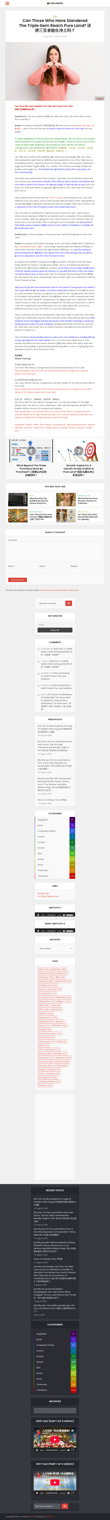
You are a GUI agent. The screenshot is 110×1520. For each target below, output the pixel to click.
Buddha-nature (48, 985)
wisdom (46, 1085)
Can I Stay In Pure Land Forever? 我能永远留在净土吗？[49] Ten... (41, 517)
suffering (61, 1065)
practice (28, 427)
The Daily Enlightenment (48, 896)
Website (74, 566)
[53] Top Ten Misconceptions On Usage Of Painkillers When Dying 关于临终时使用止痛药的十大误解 (55, 729)
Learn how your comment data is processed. (59, 590)
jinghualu (46, 1021)
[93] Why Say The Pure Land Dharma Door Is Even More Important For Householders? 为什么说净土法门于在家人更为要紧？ (54, 1232)
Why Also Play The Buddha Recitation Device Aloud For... (39, 501)
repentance (40, 427)
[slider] (70, 914)
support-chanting (50, 1069)
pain (62, 1041)
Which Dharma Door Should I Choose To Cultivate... (88, 501)
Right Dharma (53, 427)
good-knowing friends (77, 424)
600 (44, 969)
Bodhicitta (46, 981)
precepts (60, 1053)
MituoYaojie (47, 1037)
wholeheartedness (50, 1081)
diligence (64, 1001)
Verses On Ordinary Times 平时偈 (52, 800)
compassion (47, 993)
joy (60, 1021)
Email (42, 566)
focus (44, 1009)
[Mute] (64, 915)
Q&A (55, 16)
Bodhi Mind (64, 981)
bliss (61, 977)
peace (44, 1045)
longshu (45, 1029)
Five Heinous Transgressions (53, 424)
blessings (46, 977)
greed (57, 1009)
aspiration (20, 424)
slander (64, 427)
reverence (46, 1061)
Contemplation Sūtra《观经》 (31, 246)
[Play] (38, 915)
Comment (12, 540)
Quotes (86, 511)
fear (56, 1005)
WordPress (49, 1516)
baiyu (62, 973)
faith (36, 424)
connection (46, 997)
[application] (55, 913)
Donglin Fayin (43, 893)
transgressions (48, 1077)
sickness (62, 1061)
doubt (29, 424)
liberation (59, 1025)
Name (11, 566)
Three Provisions (56, 197)
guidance (46, 1013)
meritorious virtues (50, 1033)
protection (46, 1057)
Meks (32, 1516)
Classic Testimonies (50, 989)
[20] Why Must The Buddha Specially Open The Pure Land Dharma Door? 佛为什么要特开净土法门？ (54, 1308)
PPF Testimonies (50, 1049)
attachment (47, 973)
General (81, 495)
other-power (47, 1041)
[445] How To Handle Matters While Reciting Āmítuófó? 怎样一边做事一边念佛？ (56, 651)
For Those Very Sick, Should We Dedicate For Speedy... (88, 517)
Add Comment (61, 36)
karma (44, 1025)
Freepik (99, 98)
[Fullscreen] (73, 1450)
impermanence (48, 1017)
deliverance (47, 1001)
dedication (64, 997)
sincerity (46, 1065)
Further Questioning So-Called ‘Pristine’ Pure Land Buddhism (55, 676)
